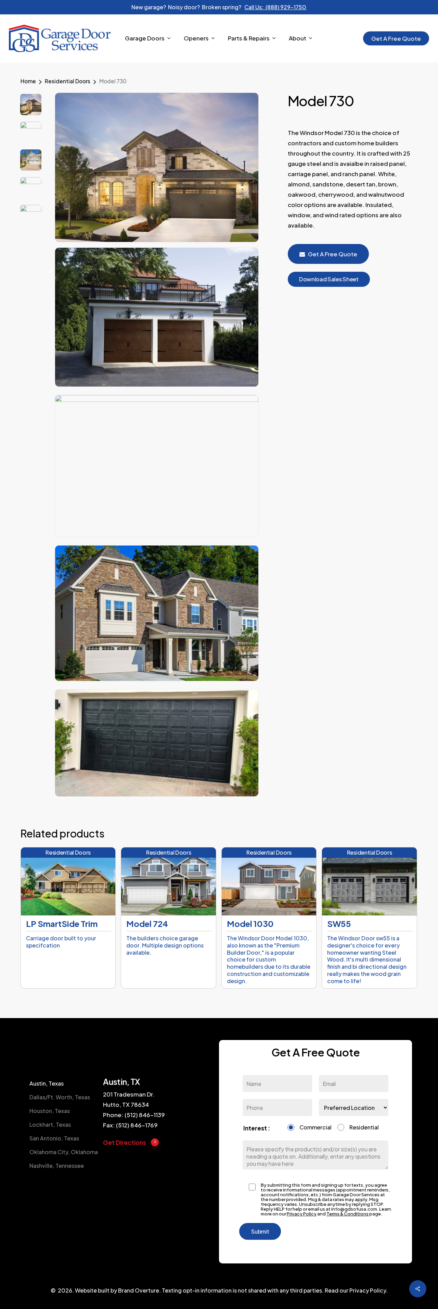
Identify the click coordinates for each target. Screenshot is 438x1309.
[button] (329, 279)
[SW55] (369, 881)
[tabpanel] (161, 1113)
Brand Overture (138, 1290)
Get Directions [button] (124, 1142)
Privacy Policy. (368, 1290)
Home (28, 81)
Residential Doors (67, 81)
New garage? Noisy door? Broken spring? (218, 7)
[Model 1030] (269, 881)
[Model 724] (168, 881)
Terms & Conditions (347, 1213)
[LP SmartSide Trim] (68, 881)
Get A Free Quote (332, 254)
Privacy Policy (302, 1213)
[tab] (64, 1083)
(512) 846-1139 (145, 1114)
